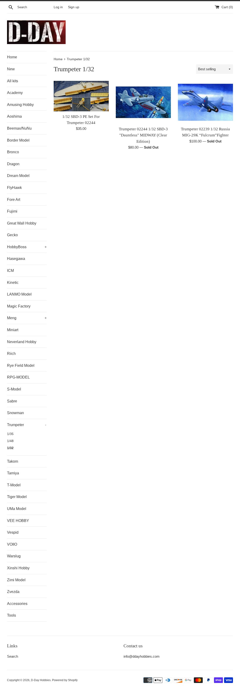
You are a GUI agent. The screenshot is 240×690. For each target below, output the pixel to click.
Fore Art (13, 200)
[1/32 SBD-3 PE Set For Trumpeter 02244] (81, 96)
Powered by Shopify (65, 680)
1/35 (10, 434)
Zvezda (13, 592)
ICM (10, 271)
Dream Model (18, 176)
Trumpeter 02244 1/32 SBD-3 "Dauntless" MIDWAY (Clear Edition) (143, 135)
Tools (11, 615)
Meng (27, 318)
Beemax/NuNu (19, 128)
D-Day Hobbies (41, 680)
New (11, 69)
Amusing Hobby (20, 105)
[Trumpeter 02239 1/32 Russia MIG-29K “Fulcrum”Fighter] (205, 102)
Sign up (73, 7)
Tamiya (13, 473)
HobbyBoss (27, 247)
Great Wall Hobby (21, 223)
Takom (12, 461)
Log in (58, 7)
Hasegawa (16, 259)
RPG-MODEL (18, 377)
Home (12, 57)
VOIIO (12, 544)
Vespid (13, 532)
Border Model (18, 140)
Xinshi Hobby (18, 568)
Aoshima (14, 116)
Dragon (13, 164)
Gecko (12, 235)
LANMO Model (19, 294)
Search (12, 656)
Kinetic (13, 283)
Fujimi (12, 211)
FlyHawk (14, 188)
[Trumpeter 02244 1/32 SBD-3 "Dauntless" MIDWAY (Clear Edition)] (143, 102)
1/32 (10, 448)
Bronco (13, 152)
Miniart (12, 330)
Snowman (15, 413)
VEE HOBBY (18, 521)
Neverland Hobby (21, 342)
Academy (15, 93)
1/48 (10, 441)
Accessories (17, 604)
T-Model (14, 485)
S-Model (14, 389)
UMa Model (16, 509)
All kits (12, 81)
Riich (11, 354)
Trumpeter (26, 425)
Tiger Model (17, 497)
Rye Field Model (20, 366)
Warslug (14, 556)
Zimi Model (16, 580)
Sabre (12, 401)
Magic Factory (18, 306)
